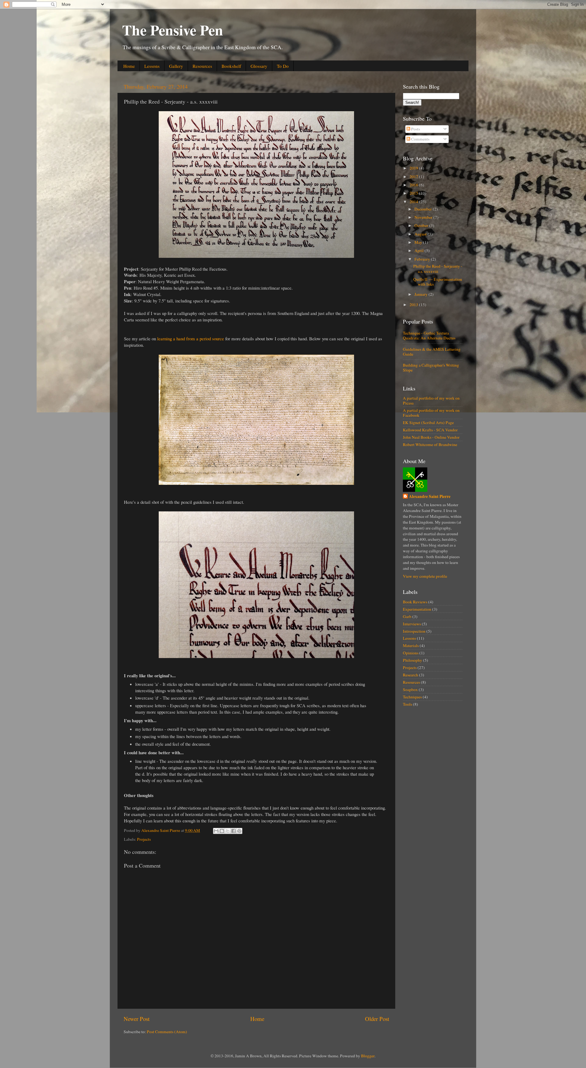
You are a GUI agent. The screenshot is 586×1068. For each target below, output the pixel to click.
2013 (414, 304)
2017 (414, 176)
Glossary (259, 66)
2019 (414, 168)
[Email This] (216, 831)
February (422, 259)
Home (129, 66)
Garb (407, 616)
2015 (414, 193)
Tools (407, 704)
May (418, 242)
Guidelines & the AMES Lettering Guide (432, 351)
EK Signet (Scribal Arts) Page (428, 422)
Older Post (377, 1018)
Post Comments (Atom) (167, 1031)
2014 (414, 201)
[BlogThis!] (222, 831)
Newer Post (137, 1018)
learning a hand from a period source (190, 338)
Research (410, 675)
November (423, 217)
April (419, 250)
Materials (411, 645)
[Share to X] (228, 831)
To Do (283, 66)
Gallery (176, 66)
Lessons (152, 66)
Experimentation (417, 609)
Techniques (412, 697)
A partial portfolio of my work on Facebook (431, 413)
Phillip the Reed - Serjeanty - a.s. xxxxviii (437, 268)
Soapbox (410, 689)
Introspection (414, 631)
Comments (419, 139)
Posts (415, 129)
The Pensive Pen (172, 29)
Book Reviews (415, 602)
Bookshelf (231, 66)
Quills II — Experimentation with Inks (437, 281)
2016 (414, 185)
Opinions (410, 653)
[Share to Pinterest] (239, 831)
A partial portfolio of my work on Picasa (431, 400)
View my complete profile (425, 576)
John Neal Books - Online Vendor (431, 437)
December (423, 209)
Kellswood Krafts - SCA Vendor (430, 430)
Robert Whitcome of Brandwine (430, 444)
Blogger (367, 1056)
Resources (202, 66)
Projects (144, 839)
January (421, 294)
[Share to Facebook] (233, 831)
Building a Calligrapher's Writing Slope (431, 367)
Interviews (412, 624)
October (421, 225)
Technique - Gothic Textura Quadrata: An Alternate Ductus (429, 335)
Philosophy (412, 660)
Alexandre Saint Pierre (429, 496)
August (421, 234)
